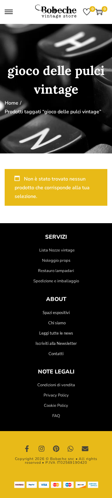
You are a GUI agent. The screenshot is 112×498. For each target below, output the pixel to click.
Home (11, 103)
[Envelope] (85, 449)
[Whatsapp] (70, 449)
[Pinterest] (56, 449)
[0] (87, 12)
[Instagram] (41, 449)
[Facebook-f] (27, 449)
